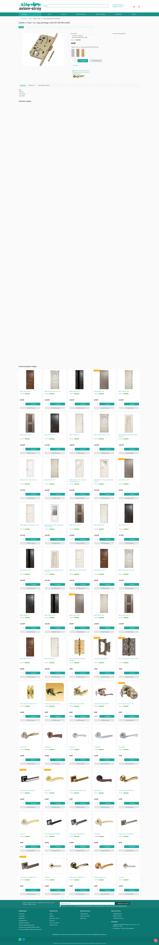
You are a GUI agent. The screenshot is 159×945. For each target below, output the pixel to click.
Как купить (63, 14)
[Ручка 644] (129, 865)
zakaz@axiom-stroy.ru (118, 918)
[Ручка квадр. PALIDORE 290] (30, 778)
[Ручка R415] (30, 735)
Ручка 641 (47, 877)
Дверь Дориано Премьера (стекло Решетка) (54, 570)
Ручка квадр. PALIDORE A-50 (77, 877)
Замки (30, 18)
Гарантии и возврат (100, 14)
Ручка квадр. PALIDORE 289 (76, 834)
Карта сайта (83, 918)
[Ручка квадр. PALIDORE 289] (79, 822)
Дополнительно (85, 911)
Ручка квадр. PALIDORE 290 (27, 790)
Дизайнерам (119, 14)
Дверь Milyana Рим (124, 391)
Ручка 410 (22, 834)
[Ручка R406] (104, 822)
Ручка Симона (98, 790)
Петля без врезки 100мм (100, 658)
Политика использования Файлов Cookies (29, 927)
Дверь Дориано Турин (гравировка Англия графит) (54, 525)
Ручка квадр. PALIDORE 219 (126, 834)
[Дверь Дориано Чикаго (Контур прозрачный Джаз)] (79, 468)
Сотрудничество (23, 920)
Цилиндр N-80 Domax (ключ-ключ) (28, 343)
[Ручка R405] (129, 735)
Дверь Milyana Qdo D (25, 434)
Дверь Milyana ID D (74, 434)
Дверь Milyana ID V (50, 434)
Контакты (134, 14)
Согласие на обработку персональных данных (30, 929)
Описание (23, 85)
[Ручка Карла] (55, 735)
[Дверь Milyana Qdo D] (30, 423)
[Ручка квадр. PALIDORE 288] (55, 822)
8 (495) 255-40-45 (118, 5)
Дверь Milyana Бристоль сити (52, 391)
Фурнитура (24, 18)
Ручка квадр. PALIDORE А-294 (77, 790)
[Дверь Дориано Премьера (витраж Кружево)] (129, 423)
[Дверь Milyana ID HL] (79, 379)
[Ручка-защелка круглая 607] (129, 692)
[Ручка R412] (55, 778)
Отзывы (31, 85)
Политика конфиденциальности (26, 925)
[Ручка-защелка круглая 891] (79, 692)
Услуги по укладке (54, 922)
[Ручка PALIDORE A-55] (104, 865)
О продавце (22, 916)
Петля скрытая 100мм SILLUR (28, 703)
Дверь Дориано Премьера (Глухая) (29, 525)
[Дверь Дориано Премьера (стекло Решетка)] (55, 558)
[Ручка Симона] (104, 778)
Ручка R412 (48, 790)
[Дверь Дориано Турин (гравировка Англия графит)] (55, 513)
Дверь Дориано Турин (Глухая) (28, 479)
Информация (23, 911)
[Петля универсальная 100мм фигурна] (79, 646)
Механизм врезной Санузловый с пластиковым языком (34, 169)
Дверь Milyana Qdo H (25, 391)
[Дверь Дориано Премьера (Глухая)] (30, 513)
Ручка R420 (97, 747)
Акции (49, 14)
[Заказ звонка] (155, 940)
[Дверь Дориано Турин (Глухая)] (30, 468)
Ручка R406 (97, 834)
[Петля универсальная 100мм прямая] (129, 646)
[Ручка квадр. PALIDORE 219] (129, 822)
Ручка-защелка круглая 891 (76, 703)
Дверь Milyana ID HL (74, 391)
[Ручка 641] (55, 865)
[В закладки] (139, 105)
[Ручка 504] (79, 735)
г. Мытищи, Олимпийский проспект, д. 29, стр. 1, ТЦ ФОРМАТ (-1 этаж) (126, 925)
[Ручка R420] (104, 735)
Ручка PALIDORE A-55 (100, 877)
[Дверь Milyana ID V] (55, 423)
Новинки (52, 916)
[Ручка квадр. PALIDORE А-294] (79, 778)
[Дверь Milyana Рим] (129, 379)
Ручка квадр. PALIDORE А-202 (28, 877)
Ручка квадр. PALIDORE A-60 (126, 790)
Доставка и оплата (81, 14)
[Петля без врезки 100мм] (104, 646)
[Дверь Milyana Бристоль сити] (55, 379)
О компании (22, 913)
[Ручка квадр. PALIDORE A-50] (79, 865)
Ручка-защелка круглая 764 (52, 703)
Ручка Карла (48, 747)
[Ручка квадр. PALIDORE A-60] (129, 778)
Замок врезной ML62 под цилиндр (28, 213)
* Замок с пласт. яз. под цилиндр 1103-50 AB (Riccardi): (85, 47)
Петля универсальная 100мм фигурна (77, 659)
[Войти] (130, 6)
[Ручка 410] (30, 822)
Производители (84, 913)
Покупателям (54, 911)
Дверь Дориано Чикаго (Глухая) (77, 570)
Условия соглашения (24, 922)
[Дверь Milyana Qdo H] (30, 379)
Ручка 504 (72, 747)
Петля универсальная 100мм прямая (129, 658)
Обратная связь (53, 925)
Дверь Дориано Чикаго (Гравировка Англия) (103, 480)
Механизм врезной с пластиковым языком (30, 256)
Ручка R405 (122, 747)
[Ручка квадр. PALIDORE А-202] (30, 865)
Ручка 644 (121, 877)
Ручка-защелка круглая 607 (126, 703)
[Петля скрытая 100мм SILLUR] (30, 692)
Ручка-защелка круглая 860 (101, 703)
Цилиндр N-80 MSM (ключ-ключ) (28, 299)
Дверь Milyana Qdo (99, 391)
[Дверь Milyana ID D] (79, 423)
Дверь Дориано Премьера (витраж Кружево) (128, 435)
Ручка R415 (23, 747)
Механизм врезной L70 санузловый (28, 126)
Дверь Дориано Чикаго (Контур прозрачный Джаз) (77, 480)
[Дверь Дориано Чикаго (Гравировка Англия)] (104, 468)
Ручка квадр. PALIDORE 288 (52, 834)
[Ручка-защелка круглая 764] (55, 692)
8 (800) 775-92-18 (118, 6)
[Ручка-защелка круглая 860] (104, 692)
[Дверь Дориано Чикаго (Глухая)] (79, 558)
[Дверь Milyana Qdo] (104, 379)
